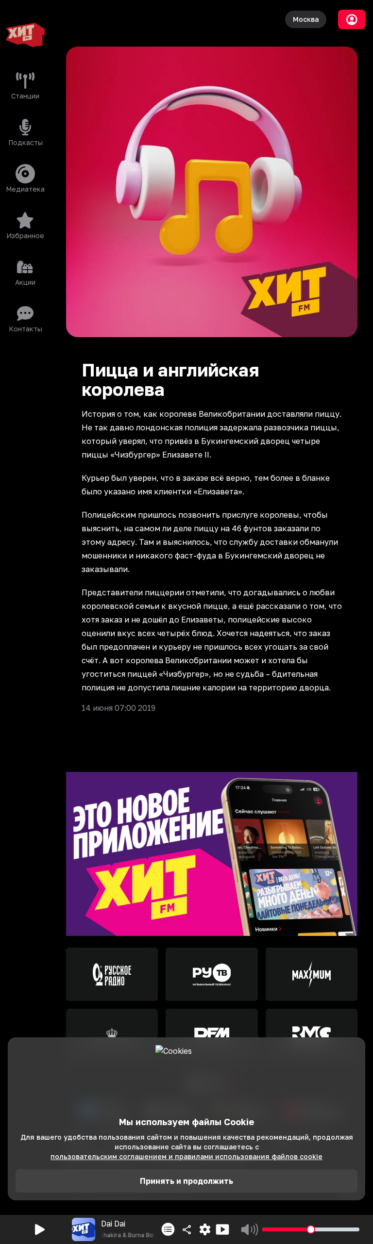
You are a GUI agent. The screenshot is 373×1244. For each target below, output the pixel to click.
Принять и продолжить (186, 1181)
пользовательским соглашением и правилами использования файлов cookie (186, 1156)
